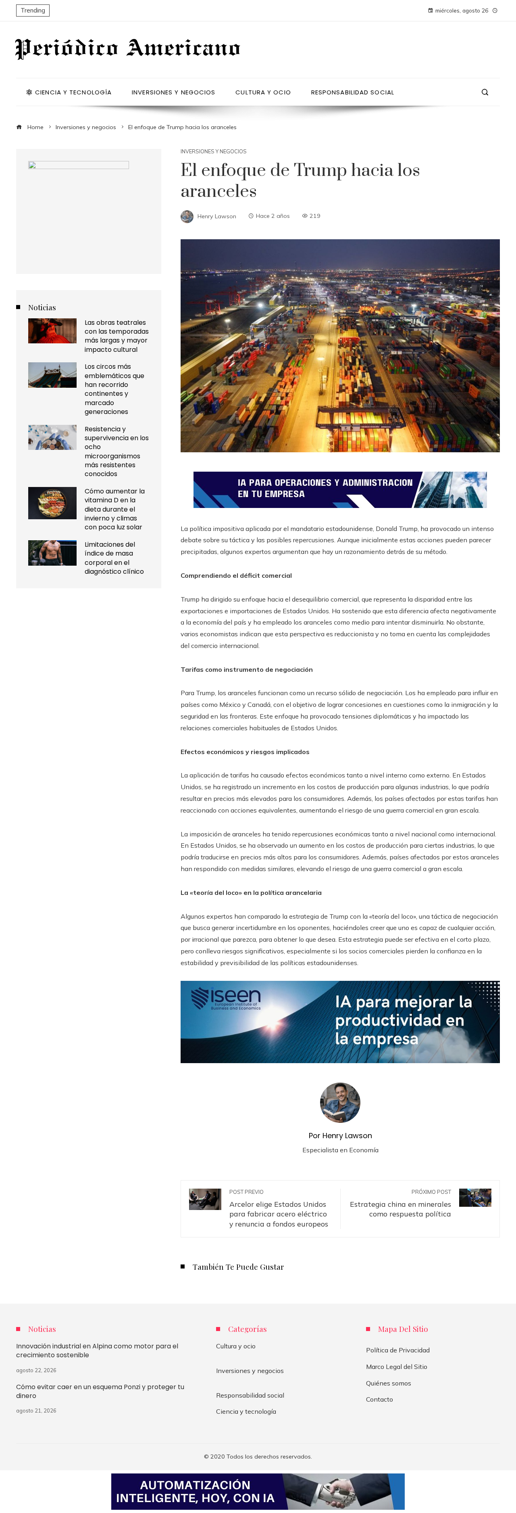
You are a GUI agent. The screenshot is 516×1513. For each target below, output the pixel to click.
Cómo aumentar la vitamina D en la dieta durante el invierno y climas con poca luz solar (115, 509)
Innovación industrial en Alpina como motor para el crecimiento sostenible (97, 1351)
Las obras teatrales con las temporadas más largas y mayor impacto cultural (117, 336)
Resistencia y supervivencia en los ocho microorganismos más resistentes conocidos (117, 451)
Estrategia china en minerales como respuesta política (400, 1203)
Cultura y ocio (236, 1346)
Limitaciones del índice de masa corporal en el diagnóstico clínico (114, 558)
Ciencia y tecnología (246, 1411)
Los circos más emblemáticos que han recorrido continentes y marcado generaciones (114, 389)
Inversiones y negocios (214, 151)
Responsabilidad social (250, 1395)
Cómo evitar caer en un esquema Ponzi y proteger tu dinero (100, 1391)
